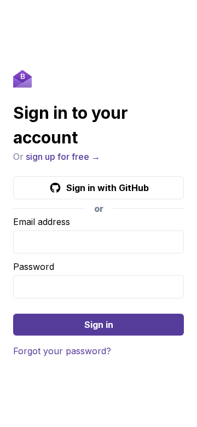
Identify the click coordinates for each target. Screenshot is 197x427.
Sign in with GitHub (107, 187)
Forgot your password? (62, 350)
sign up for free (57, 156)
